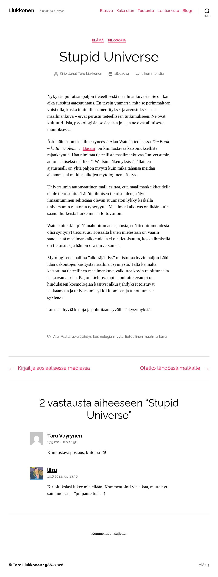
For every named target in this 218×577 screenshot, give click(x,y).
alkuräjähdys (82, 337)
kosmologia (102, 337)
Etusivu (106, 10)
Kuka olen (125, 10)
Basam (89, 148)
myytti (118, 337)
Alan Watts (61, 337)
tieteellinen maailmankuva (146, 337)
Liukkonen (21, 10)
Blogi (187, 10)
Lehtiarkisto (168, 10)
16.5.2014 (121, 74)
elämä (98, 40)
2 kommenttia (153, 74)
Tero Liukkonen (90, 74)
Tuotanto (146, 10)
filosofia (117, 40)
